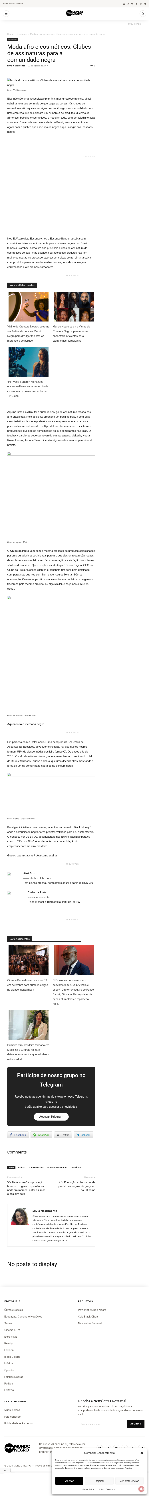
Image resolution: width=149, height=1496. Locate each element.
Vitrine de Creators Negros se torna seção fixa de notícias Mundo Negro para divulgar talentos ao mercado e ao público (28, 333)
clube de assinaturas (57, 1167)
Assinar (135, 1424)
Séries (8, 1323)
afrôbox (21, 1167)
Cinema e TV (12, 1329)
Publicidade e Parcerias (18, 1423)
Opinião (9, 1370)
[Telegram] (145, 4)
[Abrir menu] (6, 13)
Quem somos (12, 1409)
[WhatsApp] (141, 4)
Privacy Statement (107, 1489)
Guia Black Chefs (88, 1316)
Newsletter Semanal (13, 3)
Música (8, 1363)
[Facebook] (136, 4)
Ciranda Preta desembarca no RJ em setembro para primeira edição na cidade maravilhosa (27, 985)
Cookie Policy (88, 1489)
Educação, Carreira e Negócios (23, 1316)
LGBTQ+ (9, 1390)
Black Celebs (12, 1356)
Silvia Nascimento (16, 65)
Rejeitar (99, 1480)
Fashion (9, 1350)
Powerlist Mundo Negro (92, 1309)
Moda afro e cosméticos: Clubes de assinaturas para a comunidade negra (49, 53)
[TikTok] (128, 4)
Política (8, 1383)
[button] (142, 1453)
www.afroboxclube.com (37, 878)
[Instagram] (124, 4)
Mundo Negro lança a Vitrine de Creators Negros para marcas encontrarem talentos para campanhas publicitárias (71, 333)
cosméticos (76, 1167)
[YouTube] (132, 4)
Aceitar (69, 1480)
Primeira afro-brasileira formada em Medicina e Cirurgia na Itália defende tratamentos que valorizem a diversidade (28, 1052)
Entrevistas (10, 1336)
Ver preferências (129, 1480)
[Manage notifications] (141, 1489)
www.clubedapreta (38, 897)
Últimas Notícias (13, 1309)
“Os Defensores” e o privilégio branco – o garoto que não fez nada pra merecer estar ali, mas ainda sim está (26, 1188)
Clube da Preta (36, 1167)
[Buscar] (143, 13)
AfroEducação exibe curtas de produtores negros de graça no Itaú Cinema (76, 1186)
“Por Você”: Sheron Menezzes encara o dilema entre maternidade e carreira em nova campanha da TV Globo (27, 388)
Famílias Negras (13, 1376)
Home (10, 33)
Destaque (22, 33)
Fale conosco (12, 1416)
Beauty (8, 1343)
